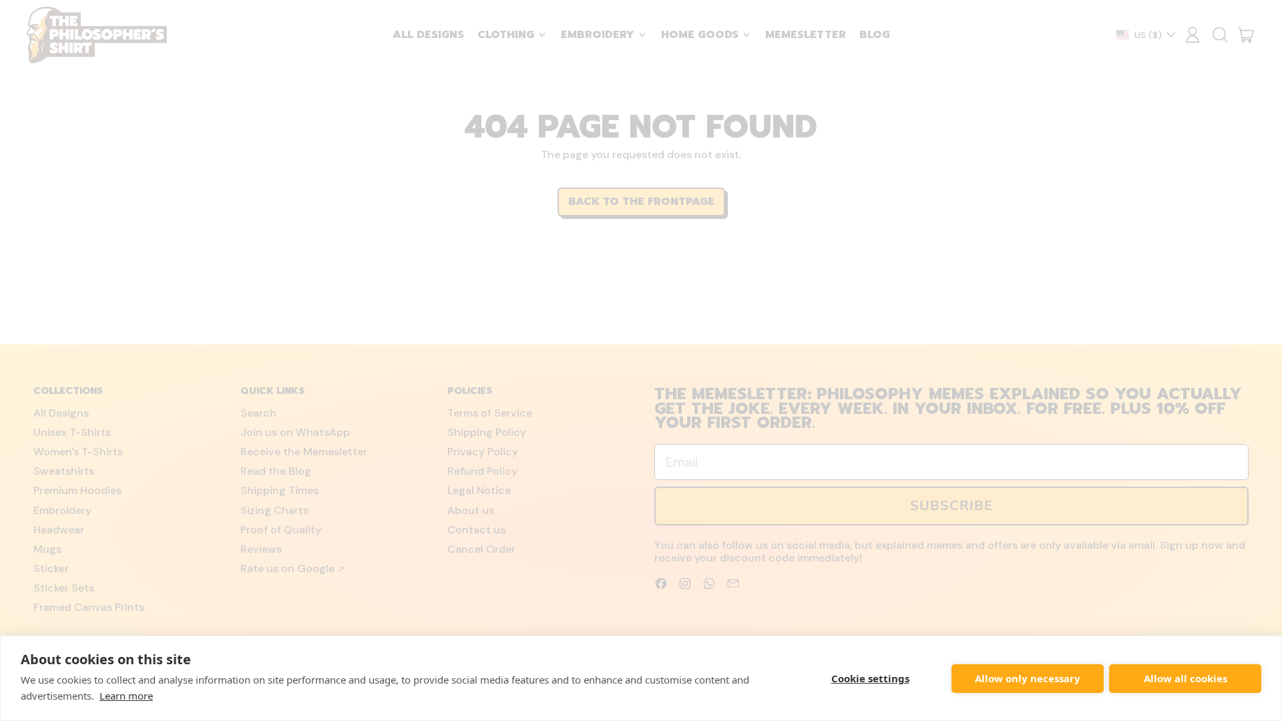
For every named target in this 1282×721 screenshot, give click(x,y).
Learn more (126, 695)
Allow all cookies (1185, 678)
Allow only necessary (1027, 678)
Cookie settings (870, 678)
